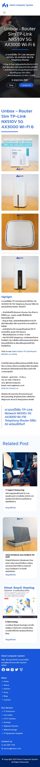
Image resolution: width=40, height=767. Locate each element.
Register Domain (11, 725)
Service (7, 688)
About (6, 685)
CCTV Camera (9, 718)
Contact (7, 699)
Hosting (7, 722)
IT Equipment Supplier (13, 733)
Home (6, 681)
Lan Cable (8, 715)
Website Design (10, 729)
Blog (11, 85)
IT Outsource (9, 711)
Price (6, 692)
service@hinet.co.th (12, 748)
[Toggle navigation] (4, 13)
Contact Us (26, 85)
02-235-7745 (9, 744)
